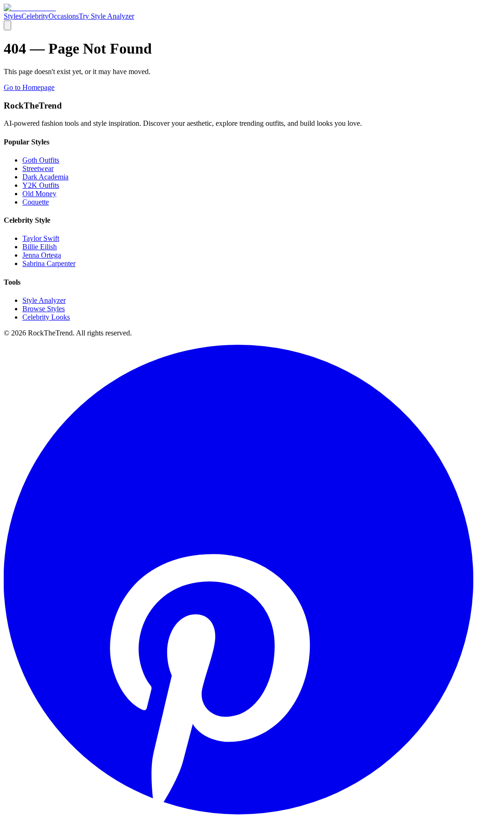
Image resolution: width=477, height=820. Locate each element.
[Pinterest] (238, 812)
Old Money (39, 194)
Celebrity (34, 16)
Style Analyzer (44, 300)
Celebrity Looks (46, 317)
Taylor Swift (40, 238)
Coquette (35, 202)
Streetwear (38, 168)
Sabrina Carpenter (48, 263)
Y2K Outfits (40, 185)
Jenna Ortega (41, 255)
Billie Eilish (39, 247)
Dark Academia (45, 177)
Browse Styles (43, 309)
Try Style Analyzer (106, 16)
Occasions (63, 16)
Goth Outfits (40, 160)
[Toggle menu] (7, 25)
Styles (12, 16)
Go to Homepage (29, 87)
